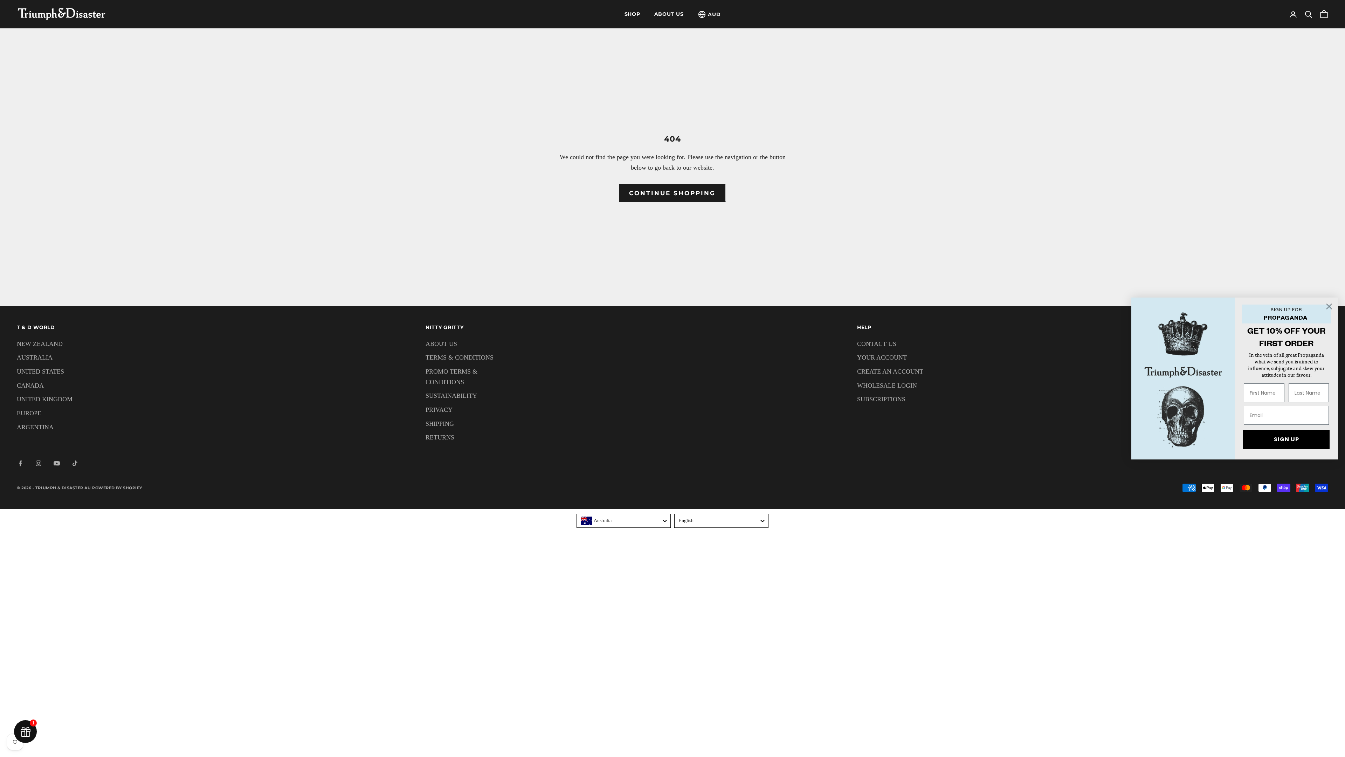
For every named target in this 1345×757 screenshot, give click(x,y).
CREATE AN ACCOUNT (890, 371)
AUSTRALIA (35, 357)
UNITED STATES (40, 371)
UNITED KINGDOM (45, 399)
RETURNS (440, 437)
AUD (714, 14)
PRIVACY (439, 409)
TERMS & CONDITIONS (460, 357)
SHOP (632, 14)
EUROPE (29, 413)
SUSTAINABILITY (451, 395)
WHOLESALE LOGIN (887, 385)
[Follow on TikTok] (74, 463)
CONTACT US (876, 343)
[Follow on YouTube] (56, 463)
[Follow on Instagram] (38, 463)
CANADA (30, 385)
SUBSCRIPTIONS (881, 399)
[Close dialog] (1329, 306)
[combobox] (624, 521)
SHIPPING (440, 423)
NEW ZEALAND (40, 343)
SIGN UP (1286, 439)
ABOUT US (669, 14)
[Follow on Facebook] (20, 463)
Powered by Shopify (117, 487)
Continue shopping (672, 193)
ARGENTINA (35, 427)
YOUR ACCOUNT (882, 357)
